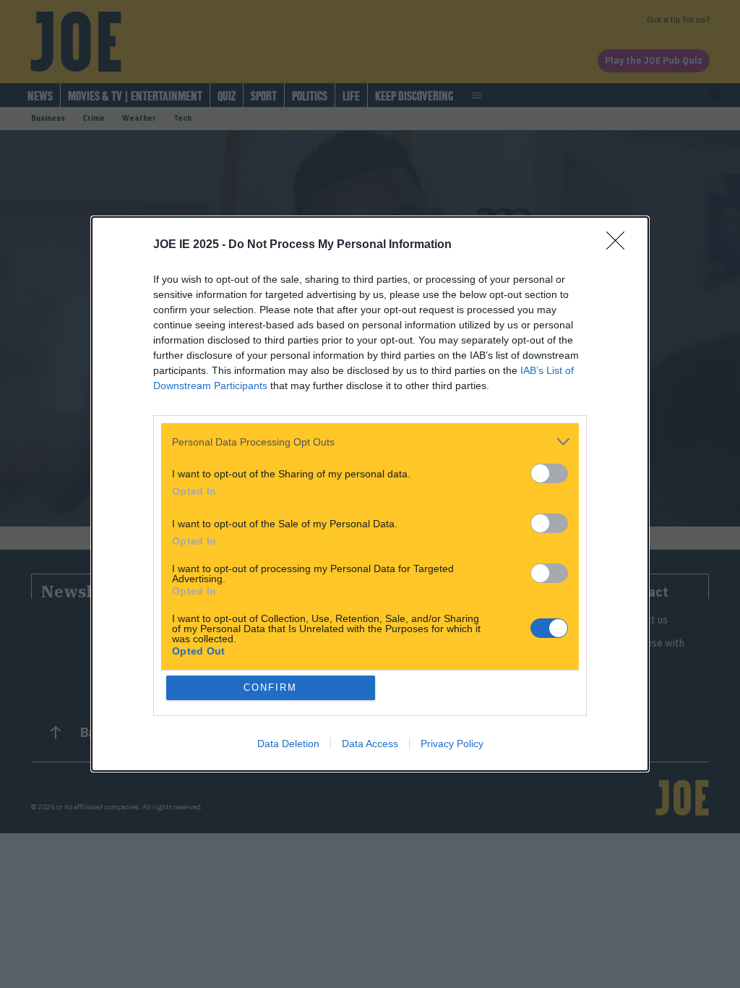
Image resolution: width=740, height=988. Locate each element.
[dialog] (370, 494)
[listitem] (370, 441)
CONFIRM (270, 687)
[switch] (549, 473)
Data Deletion (288, 743)
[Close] (620, 245)
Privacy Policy (452, 743)
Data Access (370, 743)
